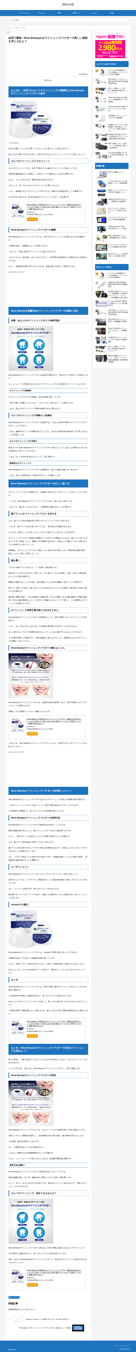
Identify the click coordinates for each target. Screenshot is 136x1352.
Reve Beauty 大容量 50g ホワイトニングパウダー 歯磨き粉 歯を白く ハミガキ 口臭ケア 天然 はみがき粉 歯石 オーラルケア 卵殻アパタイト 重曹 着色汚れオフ (54, 207)
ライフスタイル (15, 1297)
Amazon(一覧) (32, 219)
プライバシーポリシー (122, 1346)
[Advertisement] (48, 58)
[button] (128, 20)
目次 (46, 80)
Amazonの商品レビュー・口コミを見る (40, 214)
